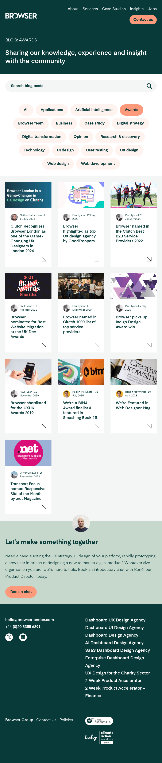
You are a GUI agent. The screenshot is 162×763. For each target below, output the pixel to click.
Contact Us (46, 720)
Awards (131, 110)
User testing (97, 150)
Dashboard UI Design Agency (114, 628)
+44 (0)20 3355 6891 (22, 627)
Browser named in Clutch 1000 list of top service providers (80, 324)
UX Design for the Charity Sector (117, 673)
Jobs (152, 9)
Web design (58, 164)
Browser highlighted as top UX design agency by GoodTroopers (79, 234)
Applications (52, 110)
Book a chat (21, 592)
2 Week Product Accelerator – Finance (115, 692)
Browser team (31, 123)
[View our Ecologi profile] (99, 737)
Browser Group (19, 720)
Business (64, 123)
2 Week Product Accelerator (113, 681)
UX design (129, 150)
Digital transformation (41, 137)
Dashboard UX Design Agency (115, 620)
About (73, 9)
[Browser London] (21, 16)
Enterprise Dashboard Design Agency (114, 662)
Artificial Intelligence (94, 110)
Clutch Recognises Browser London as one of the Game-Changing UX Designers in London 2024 (28, 239)
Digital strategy (130, 123)
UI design (65, 150)
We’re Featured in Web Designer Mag (133, 405)
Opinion (81, 137)
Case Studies (114, 9)
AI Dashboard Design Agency (114, 643)
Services (90, 9)
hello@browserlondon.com (29, 620)
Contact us (143, 20)
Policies (66, 720)
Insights (137, 9)
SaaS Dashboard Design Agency (117, 651)
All (26, 110)
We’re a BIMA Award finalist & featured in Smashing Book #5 (80, 410)
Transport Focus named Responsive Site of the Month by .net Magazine (28, 491)
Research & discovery (120, 137)
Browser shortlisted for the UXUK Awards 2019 (28, 408)
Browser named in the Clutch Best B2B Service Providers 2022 (132, 234)
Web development (98, 164)
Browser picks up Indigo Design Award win (131, 322)
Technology (34, 150)
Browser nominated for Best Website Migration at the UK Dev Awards (28, 327)
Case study (94, 123)
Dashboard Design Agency (111, 635)
